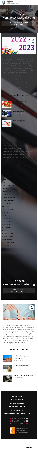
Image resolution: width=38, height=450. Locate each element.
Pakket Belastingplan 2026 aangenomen (22, 357)
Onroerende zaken (7, 239)
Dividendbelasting (7, 191)
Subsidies (4, 257)
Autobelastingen (6, 176)
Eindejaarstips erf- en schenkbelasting (19, 102)
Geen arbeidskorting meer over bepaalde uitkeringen (17, 152)
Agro (3, 168)
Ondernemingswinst (7, 236)
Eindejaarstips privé (19, 121)
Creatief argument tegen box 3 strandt (13, 154)
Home (12, 22)
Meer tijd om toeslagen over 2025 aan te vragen (16, 157)
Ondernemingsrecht (7, 233)
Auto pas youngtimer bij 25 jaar (23, 375)
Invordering (5, 215)
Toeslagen (5, 263)
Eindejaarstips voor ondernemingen (24, 111)
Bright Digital (29, 447)
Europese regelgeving (8, 200)
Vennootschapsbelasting (9, 269)
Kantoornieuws (6, 218)
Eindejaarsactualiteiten (21, 22)
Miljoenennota (6, 224)
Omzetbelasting (6, 227)
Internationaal (6, 212)
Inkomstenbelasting (7, 209)
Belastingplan (5, 179)
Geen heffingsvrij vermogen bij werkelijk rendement (16, 146)
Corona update (6, 188)
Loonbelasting (6, 221)
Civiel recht (5, 182)
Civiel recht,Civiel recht (8, 185)
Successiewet (5, 260)
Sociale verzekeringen (8, 254)
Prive (3, 248)
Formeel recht (6, 203)
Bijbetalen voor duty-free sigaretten (12, 149)
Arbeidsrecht (5, 173)
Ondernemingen (6, 230)
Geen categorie (6, 206)
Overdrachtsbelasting (8, 242)
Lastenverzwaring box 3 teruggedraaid (21, 367)
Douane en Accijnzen (8, 194)
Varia (3, 266)
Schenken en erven (7, 251)
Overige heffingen (7, 245)
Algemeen (5, 170)
